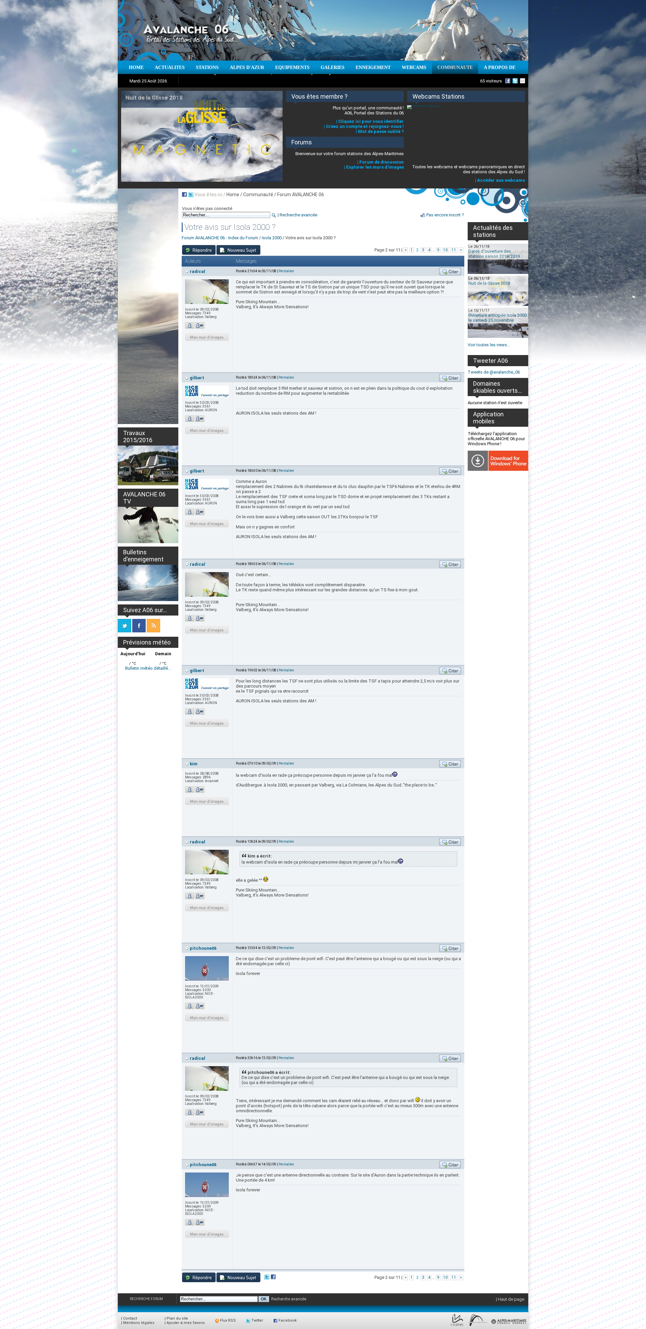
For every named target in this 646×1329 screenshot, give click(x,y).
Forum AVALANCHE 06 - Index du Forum (220, 237)
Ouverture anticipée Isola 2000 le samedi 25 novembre (497, 318)
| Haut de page (510, 1299)
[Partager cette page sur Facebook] (184, 194)
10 (445, 250)
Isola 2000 (272, 237)
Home (232, 194)
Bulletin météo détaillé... (148, 668)
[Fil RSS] (153, 630)
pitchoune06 (203, 948)
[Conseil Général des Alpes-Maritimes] (509, 1326)
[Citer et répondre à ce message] (450, 271)
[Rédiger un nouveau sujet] (238, 250)
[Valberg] (457, 1326)
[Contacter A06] (523, 81)
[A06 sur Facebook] (507, 81)
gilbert (197, 377)
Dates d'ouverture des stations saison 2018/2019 (494, 254)
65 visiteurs (491, 80)
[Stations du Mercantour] (477, 1326)
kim (194, 763)
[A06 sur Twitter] (515, 81)
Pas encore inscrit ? (445, 214)
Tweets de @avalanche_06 (494, 372)
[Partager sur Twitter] (267, 1278)
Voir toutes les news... (489, 344)
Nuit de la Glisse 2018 (489, 283)
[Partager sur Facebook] (273, 1278)
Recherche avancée (298, 214)
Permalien (286, 271)
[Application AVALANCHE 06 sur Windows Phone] (498, 469)
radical (197, 271)
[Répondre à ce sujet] (199, 250)
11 (454, 250)
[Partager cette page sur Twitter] (190, 194)
